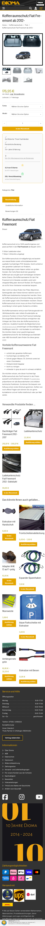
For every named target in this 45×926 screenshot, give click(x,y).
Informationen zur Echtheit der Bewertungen (19, 923)
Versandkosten (19, 94)
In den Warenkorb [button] (10, 493)
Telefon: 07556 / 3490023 (12, 722)
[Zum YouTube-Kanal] (39, 797)
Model (4, 113)
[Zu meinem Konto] (36, 8)
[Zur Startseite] (22, 3)
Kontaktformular (8, 725)
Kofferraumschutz (15, 25)
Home (4, 25)
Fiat (26, 25)
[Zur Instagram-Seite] (21, 797)
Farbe (4, 106)
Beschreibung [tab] (10, 200)
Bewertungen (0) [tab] (11, 211)
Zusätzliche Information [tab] (14, 205)
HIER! (4, 340)
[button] (4, 922)
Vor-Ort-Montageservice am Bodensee (19, 158)
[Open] (3, 8)
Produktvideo (35, 379)
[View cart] (41, 8)
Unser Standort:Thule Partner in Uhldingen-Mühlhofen (16, 729)
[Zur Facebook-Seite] (5, 797)
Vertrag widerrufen (12, 738)
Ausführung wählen (11, 449)
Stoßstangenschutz (9, 327)
